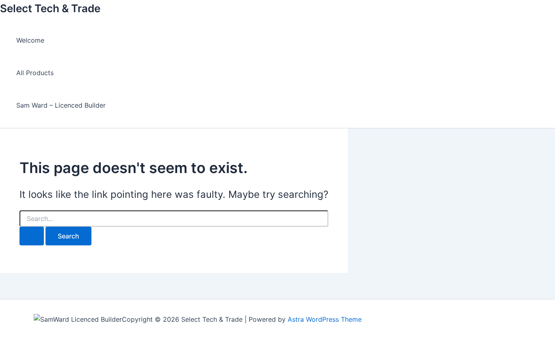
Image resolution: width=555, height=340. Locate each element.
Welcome (30, 40)
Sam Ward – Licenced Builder (61, 105)
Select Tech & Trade (50, 8)
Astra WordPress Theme (325, 319)
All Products (35, 73)
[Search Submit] (32, 236)
